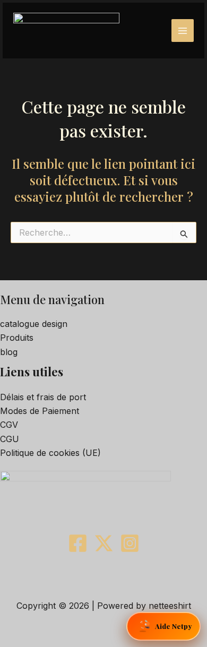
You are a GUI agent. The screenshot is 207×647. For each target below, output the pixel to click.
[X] (104, 543)
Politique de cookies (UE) (50, 452)
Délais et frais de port (43, 397)
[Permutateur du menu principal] (182, 30)
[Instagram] (130, 543)
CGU (9, 439)
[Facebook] (78, 543)
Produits (16, 337)
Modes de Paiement (39, 411)
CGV (9, 424)
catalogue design (33, 323)
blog (9, 352)
